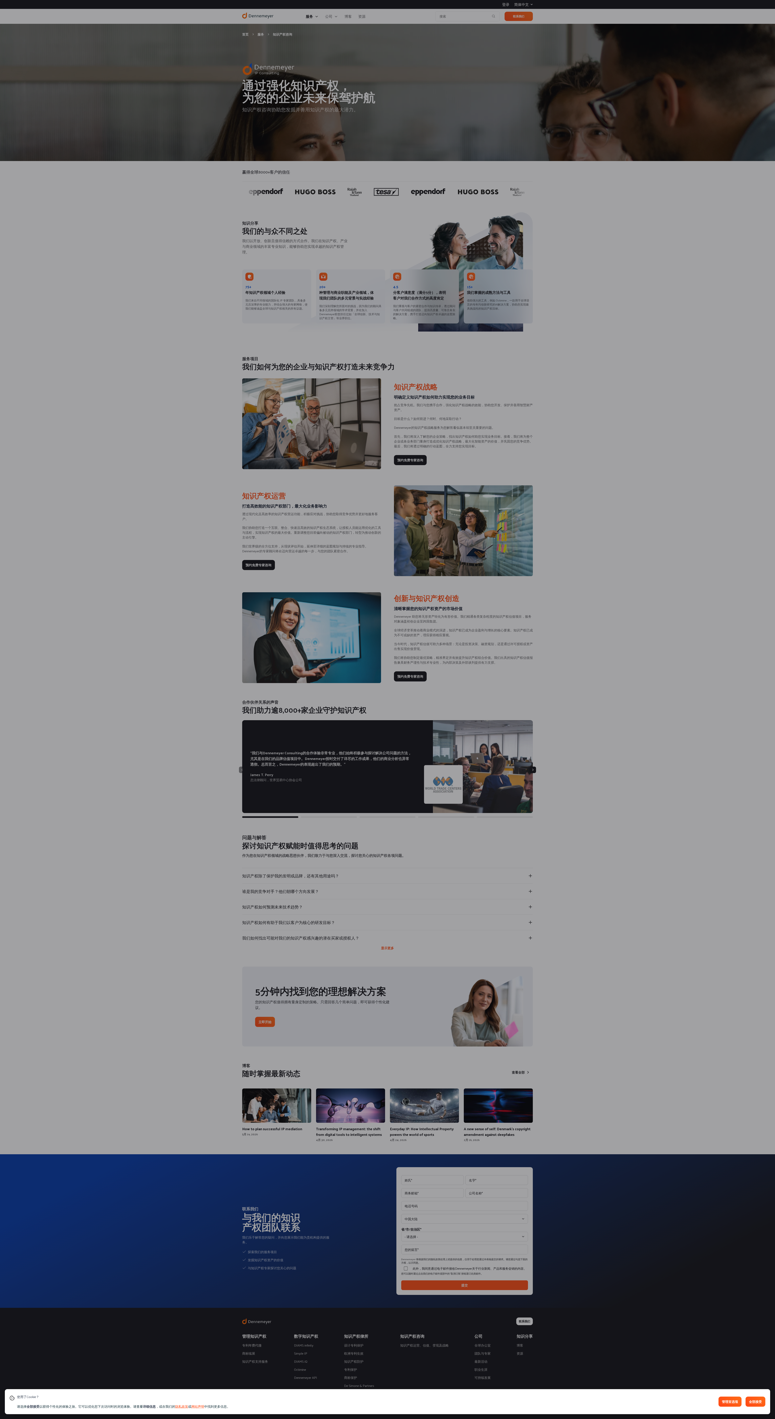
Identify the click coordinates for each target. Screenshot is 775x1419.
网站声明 (197, 1406)
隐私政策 (181, 1406)
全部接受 (755, 1401)
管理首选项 (730, 1401)
